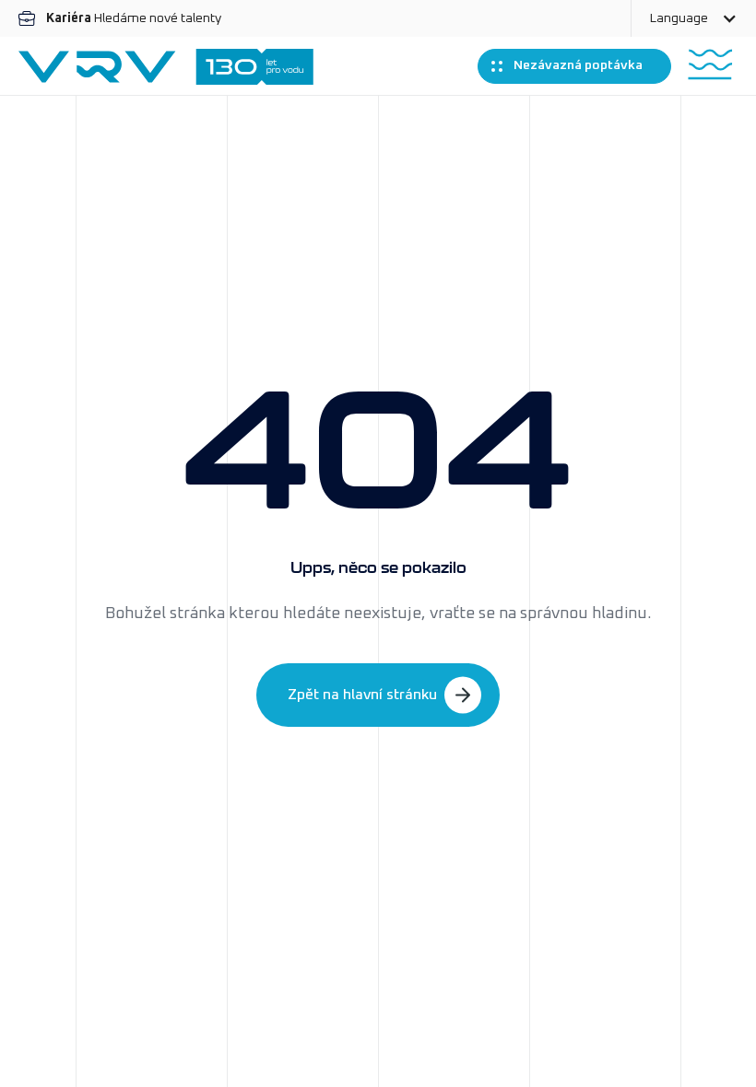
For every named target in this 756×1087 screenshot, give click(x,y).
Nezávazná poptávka (578, 65)
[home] (165, 67)
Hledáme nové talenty (133, 18)
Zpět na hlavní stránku (362, 694)
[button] (693, 18)
